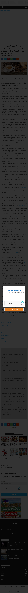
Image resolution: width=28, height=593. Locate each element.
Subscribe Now (14, 309)
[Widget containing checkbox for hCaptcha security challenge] (14, 303)
